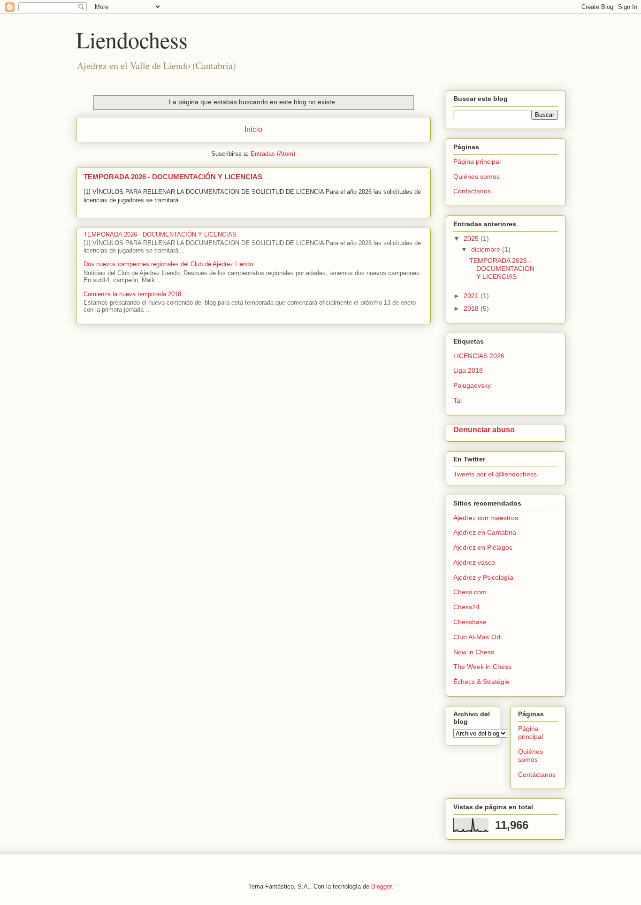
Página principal (477, 161)
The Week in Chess (482, 666)
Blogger (381, 886)
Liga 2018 (468, 370)
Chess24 (466, 607)
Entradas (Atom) (273, 153)
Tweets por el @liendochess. (496, 474)
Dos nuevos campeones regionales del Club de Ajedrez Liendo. (169, 264)
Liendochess (132, 39)
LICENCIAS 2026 (478, 356)
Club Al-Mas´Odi (477, 637)
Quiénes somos (476, 176)
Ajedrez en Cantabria (484, 532)
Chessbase (470, 622)
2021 (472, 295)
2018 (472, 308)
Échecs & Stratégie (481, 681)
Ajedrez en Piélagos (482, 547)
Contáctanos (472, 191)
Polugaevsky (472, 385)
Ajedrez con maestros (485, 518)
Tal (457, 400)
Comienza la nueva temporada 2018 (132, 294)
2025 (472, 238)
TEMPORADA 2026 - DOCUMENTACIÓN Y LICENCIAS (173, 177)
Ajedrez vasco (474, 562)
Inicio (253, 129)
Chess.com (470, 592)
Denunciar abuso (484, 429)
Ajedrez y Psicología (483, 577)
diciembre (486, 249)
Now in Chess (473, 652)
